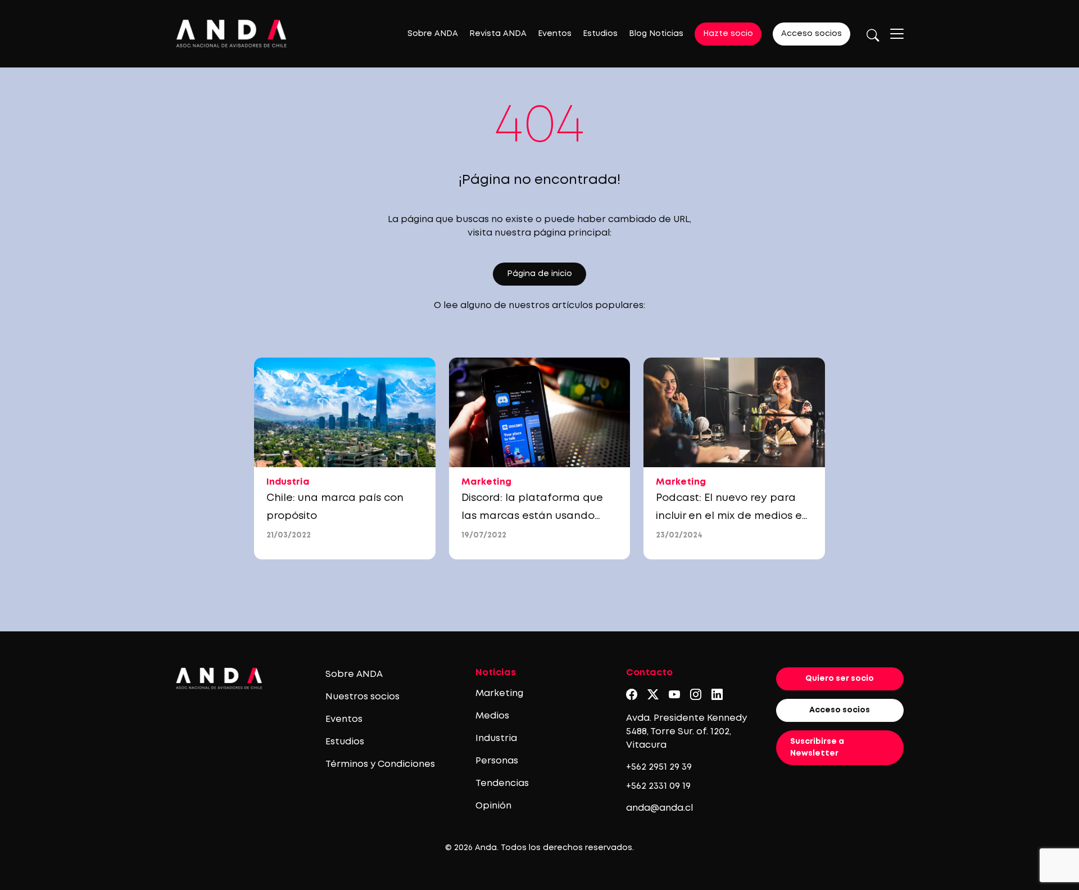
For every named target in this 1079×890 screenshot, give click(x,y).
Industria (496, 738)
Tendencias (502, 783)
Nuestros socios (362, 697)
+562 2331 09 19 (658, 786)
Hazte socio (728, 33)
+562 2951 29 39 (659, 767)
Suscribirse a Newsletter (817, 747)
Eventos (555, 33)
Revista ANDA (498, 33)
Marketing (499, 693)
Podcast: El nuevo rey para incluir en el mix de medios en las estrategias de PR (732, 516)
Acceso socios (811, 33)
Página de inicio (539, 273)
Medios (492, 716)
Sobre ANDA (432, 33)
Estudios (600, 33)
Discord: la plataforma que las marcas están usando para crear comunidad (532, 516)
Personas (496, 761)
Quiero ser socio (839, 678)
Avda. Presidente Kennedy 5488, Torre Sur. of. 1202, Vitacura (686, 731)
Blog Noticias (656, 33)
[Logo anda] (231, 33)
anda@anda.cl (659, 808)
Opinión (493, 806)
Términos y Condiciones (380, 764)
